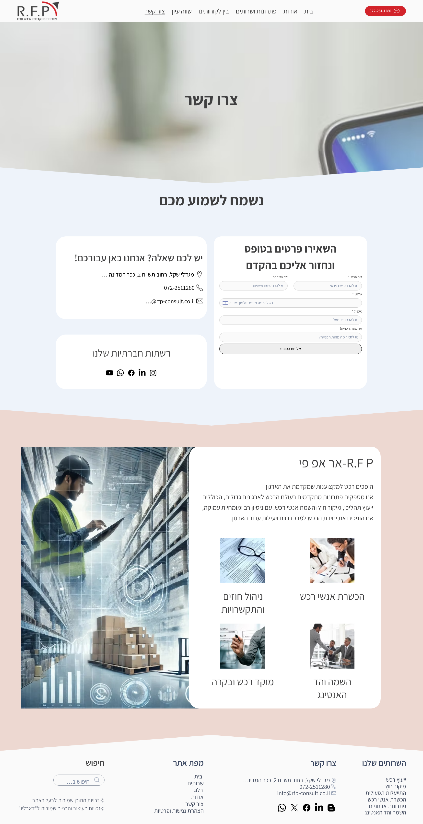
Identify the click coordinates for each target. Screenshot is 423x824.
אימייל (357, 311)
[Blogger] (331, 808)
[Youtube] (109, 373)
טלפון (357, 294)
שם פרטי (355, 277)
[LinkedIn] (142, 373)
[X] (294, 808)
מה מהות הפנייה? (351, 328)
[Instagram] (153, 373)
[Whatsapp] (120, 373)
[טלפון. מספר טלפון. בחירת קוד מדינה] (227, 303)
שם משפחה (280, 277)
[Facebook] (131, 373)
